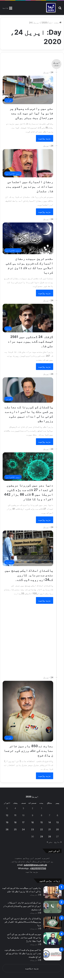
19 (7, 822)
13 (57, 822)
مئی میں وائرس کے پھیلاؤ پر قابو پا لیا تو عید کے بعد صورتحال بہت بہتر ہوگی (31, 113)
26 (7, 829)
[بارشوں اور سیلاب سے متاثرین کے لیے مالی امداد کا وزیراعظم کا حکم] (52, 892)
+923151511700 (38, 868)
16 (32, 822)
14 (49, 822)
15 (41, 822)
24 (23, 829)
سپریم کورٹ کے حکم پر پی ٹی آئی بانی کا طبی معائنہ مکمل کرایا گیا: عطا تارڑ (24, 937)
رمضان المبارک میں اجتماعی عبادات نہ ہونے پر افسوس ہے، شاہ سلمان (29, 186)
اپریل (36, 22)
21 (49, 829)
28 (49, 836)
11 (15, 815)
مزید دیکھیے (32, 968)
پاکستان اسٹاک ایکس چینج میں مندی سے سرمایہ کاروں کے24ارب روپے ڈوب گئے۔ (29, 575)
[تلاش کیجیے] (60, 9)
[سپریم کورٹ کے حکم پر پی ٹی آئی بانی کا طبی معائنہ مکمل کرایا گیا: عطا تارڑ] (52, 938)
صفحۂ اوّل (54, 22)
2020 (44, 22)
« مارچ (58, 842)
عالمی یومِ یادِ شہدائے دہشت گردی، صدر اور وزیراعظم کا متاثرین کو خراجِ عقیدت (22, 953)
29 (41, 836)
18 (15, 822)
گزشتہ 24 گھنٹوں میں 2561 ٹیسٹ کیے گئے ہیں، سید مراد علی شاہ (30, 341)
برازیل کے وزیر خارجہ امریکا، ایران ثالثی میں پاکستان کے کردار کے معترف (22, 906)
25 (15, 829)
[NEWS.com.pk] (51, 8)
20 (57, 829)
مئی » (50, 842)
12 (7, 815)
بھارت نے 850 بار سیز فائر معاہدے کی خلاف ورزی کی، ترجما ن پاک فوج (28, 750)
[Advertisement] (32, 638)
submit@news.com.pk (35, 865)
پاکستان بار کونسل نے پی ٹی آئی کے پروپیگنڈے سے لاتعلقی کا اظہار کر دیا (22, 921)
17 (23, 822)
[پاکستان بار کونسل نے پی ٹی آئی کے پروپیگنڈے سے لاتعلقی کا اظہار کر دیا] (52, 923)
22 (41, 829)
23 (32, 829)
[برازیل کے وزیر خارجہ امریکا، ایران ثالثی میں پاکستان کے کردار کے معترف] (52, 907)
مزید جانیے (32, 871)
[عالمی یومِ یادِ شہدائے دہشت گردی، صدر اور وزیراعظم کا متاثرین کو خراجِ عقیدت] (52, 954)
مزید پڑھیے (44, 138)
